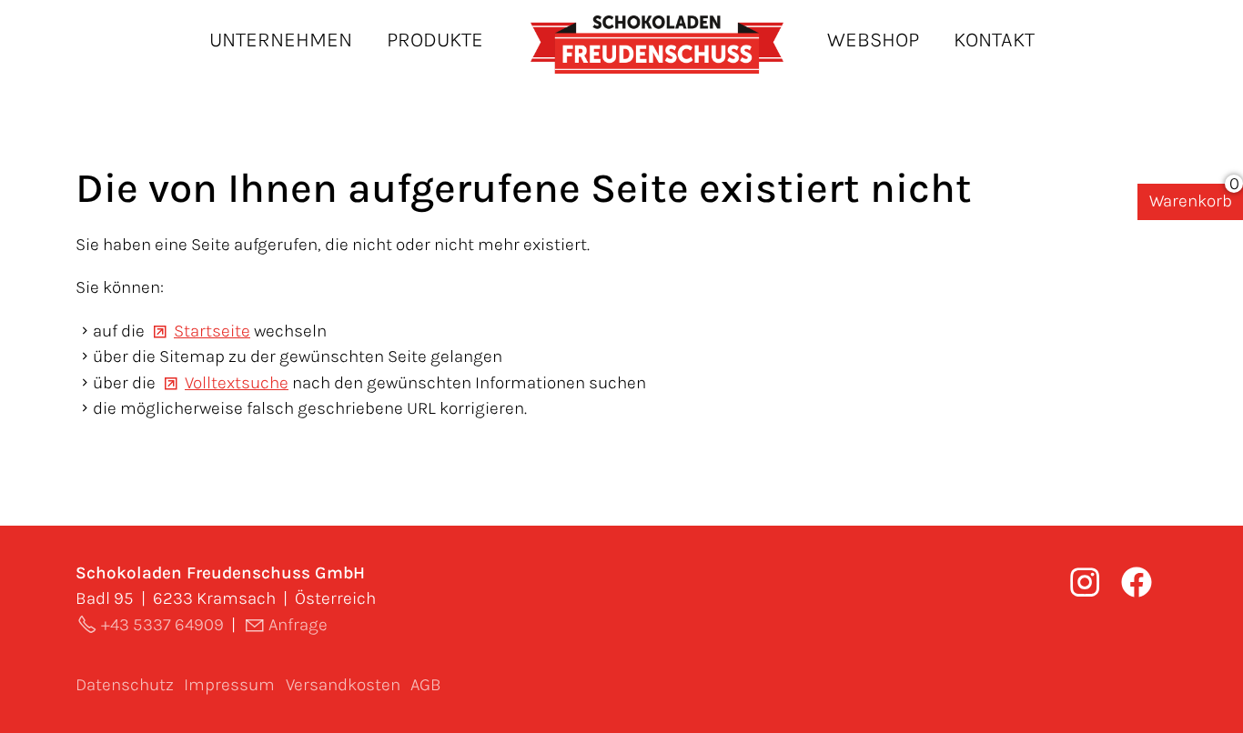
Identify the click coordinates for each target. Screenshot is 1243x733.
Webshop (873, 39)
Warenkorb (1190, 201)
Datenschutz (125, 685)
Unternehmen (280, 39)
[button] (1136, 582)
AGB (425, 685)
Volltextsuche (236, 383)
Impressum (229, 685)
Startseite (212, 331)
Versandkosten (343, 685)
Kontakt (994, 39)
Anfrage (298, 625)
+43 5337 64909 (162, 625)
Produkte (435, 39)
